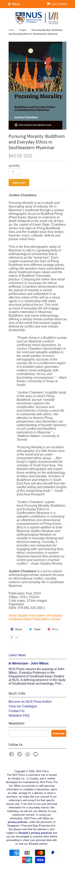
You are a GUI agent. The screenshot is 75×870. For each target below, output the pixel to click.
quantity (14, 165)
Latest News (17, 655)
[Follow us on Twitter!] (20, 755)
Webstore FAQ (19, 715)
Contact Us (16, 711)
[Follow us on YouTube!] (36, 755)
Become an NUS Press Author (30, 701)
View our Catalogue (23, 706)
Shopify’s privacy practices (35, 832)
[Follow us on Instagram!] (28, 755)
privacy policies (17, 822)
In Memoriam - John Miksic (29, 663)
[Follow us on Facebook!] (12, 755)
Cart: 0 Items (59, 4)
